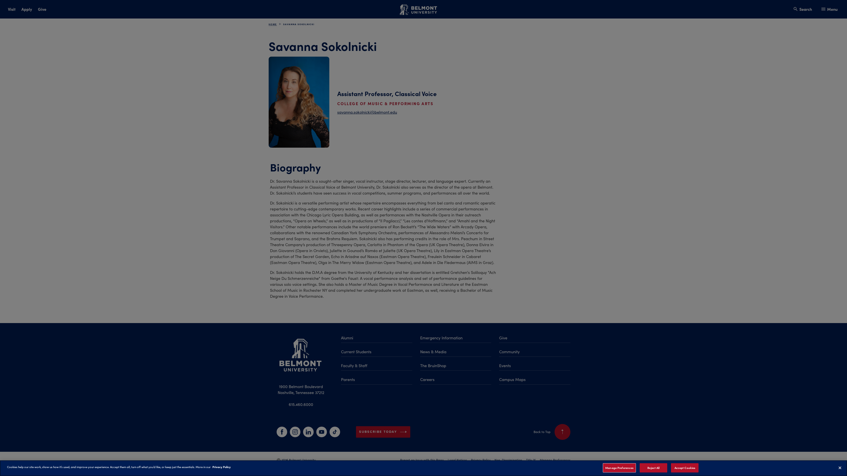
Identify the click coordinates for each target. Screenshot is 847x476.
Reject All (653, 468)
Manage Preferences (619, 468)
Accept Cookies (685, 468)
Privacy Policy (221, 467)
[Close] (840, 468)
